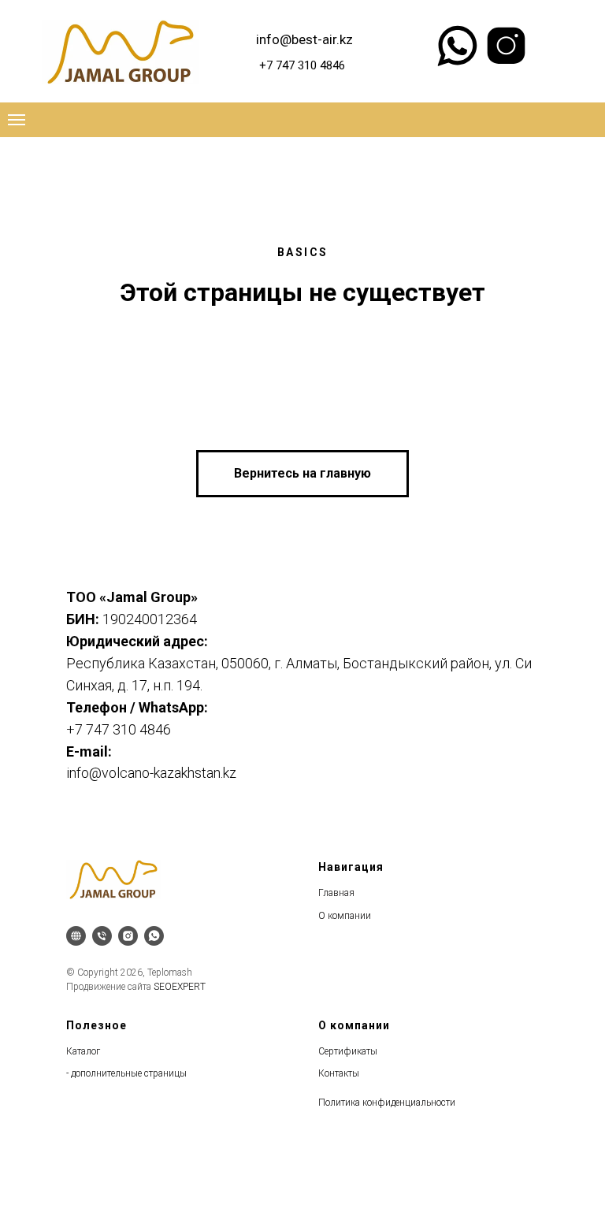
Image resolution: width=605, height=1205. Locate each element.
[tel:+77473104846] (102, 936)
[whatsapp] (154, 936)
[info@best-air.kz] (76, 936)
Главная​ (336, 892)
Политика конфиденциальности (386, 1102)
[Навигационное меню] (16, 119)
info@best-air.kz (304, 39)
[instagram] (128, 936)
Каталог (83, 1051)
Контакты (338, 1073)
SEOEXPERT (180, 986)
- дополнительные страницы (126, 1073)
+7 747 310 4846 (302, 65)
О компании (344, 915)
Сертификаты (347, 1051)
